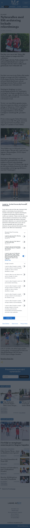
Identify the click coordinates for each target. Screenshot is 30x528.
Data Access (15, 323)
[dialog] (15, 264)
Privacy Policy (24, 323)
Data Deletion (5, 323)
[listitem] (15, 233)
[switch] (24, 236)
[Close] (26, 204)
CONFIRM (9, 318)
